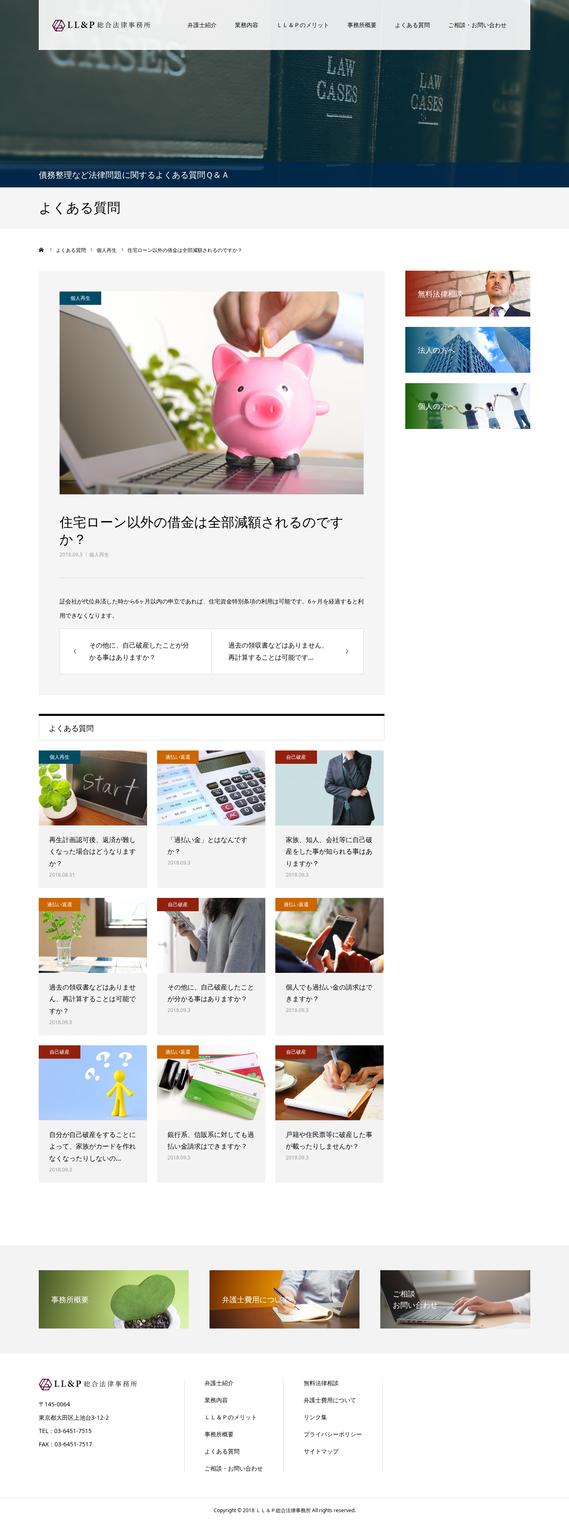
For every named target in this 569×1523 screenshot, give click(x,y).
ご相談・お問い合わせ (477, 25)
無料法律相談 (321, 1383)
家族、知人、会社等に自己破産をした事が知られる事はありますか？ (329, 851)
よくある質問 (412, 25)
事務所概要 (362, 25)
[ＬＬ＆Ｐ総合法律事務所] (101, 25)
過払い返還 (177, 756)
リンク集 (315, 1417)
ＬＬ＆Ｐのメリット (303, 25)
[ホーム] (42, 250)
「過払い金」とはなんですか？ (207, 845)
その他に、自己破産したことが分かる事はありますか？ (210, 993)
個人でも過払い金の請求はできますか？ (329, 993)
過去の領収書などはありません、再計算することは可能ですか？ (92, 999)
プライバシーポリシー (333, 1434)
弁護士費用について (330, 1400)
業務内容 (246, 25)
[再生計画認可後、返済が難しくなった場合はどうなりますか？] (93, 787)
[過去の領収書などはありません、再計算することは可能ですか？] (93, 935)
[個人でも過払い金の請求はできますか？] (329, 935)
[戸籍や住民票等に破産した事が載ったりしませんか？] (329, 1082)
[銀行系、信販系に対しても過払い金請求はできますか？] (211, 1082)
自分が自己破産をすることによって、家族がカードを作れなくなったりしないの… (92, 1146)
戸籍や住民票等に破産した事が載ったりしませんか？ (329, 1140)
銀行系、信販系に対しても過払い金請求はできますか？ (210, 1140)
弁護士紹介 (202, 25)
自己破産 (296, 756)
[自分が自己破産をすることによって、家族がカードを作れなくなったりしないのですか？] (93, 1082)
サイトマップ (321, 1451)
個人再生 (99, 554)
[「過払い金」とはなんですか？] (211, 787)
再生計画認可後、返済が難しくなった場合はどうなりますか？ (92, 851)
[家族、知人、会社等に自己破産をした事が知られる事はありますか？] (329, 787)
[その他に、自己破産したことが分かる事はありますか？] (211, 935)
